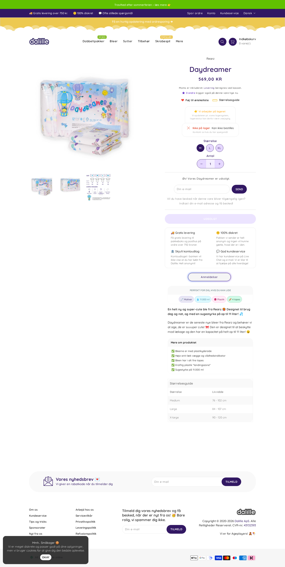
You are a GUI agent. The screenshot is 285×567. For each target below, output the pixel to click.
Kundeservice (229, 13)
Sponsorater (37, 527)
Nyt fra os (35, 533)
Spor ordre (195, 13)
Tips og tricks (38, 521)
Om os (33, 509)
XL (219, 148)
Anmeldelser (209, 277)
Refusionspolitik (86, 533)
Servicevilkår (84, 515)
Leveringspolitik (86, 527)
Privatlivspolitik (85, 521)
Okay (45, 557)
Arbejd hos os (85, 509)
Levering (209, 87)
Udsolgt (210, 219)
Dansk (248, 13)
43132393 (250, 525)
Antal (210, 156)
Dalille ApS (242, 521)
